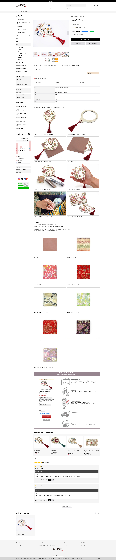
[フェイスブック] (25, 179)
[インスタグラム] (19, 179)
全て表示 (66, 506)
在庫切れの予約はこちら (92, 73)
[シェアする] (73, 31)
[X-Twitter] (22, 179)
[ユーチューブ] (27, 179)
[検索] (85, 5)
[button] (89, 9)
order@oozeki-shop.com (58, 555)
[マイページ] (97, 5)
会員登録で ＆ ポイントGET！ (58, 1)
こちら (81, 558)
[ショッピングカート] (95, 5)
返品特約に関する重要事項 (78, 34)
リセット (98, 513)
